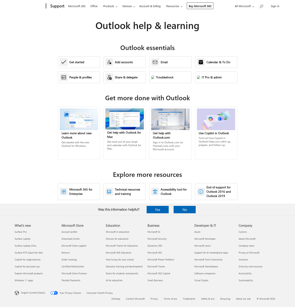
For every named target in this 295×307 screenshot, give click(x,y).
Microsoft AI (154, 231)
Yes (157, 209)
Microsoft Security (157, 238)
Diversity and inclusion (250, 266)
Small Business (155, 280)
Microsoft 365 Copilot (159, 273)
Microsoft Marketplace (206, 266)
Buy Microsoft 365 (200, 6)
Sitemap (115, 298)
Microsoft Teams (156, 266)
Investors (243, 259)
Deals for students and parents (122, 273)
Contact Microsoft (135, 298)
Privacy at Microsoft (249, 252)
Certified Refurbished (73, 266)
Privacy (154, 298)
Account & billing (150, 6)
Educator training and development (124, 266)
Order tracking (69, 259)
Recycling (225, 298)
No (184, 209)
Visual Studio (201, 280)
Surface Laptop (22, 238)
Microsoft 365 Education (118, 252)
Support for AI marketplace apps (211, 252)
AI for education (114, 280)
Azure (197, 231)
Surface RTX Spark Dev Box (29, 252)
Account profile (69, 231)
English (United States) (33, 292)
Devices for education (117, 238)
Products (108, 6)
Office (94, 6)
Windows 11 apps (24, 280)
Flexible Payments (71, 280)
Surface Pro (21, 231)
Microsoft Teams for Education (122, 245)
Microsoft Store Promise (74, 273)
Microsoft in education (117, 231)
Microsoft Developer (205, 238)
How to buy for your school (120, 259)
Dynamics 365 (155, 245)
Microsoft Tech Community (208, 259)
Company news (246, 245)
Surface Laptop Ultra (25, 245)
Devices (127, 6)
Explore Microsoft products (29, 273)
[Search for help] (261, 5)
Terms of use (170, 298)
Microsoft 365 (77, 6)
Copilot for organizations (28, 259)
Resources (172, 6)
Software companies (205, 273)
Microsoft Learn (202, 245)
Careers (243, 231)
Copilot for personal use (27, 266)
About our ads (243, 298)
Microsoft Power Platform (161, 259)
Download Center (71, 238)
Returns (66, 252)
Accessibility (245, 273)
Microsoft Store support (74, 245)
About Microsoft (247, 238)
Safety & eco (207, 298)
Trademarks (189, 298)
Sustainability (246, 280)
